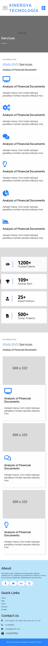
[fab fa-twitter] (13, 583)
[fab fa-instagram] (29, 583)
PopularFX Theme (34, 642)
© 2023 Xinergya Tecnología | (17, 642)
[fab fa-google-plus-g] (21, 583)
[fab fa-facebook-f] (5, 583)
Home (3, 43)
